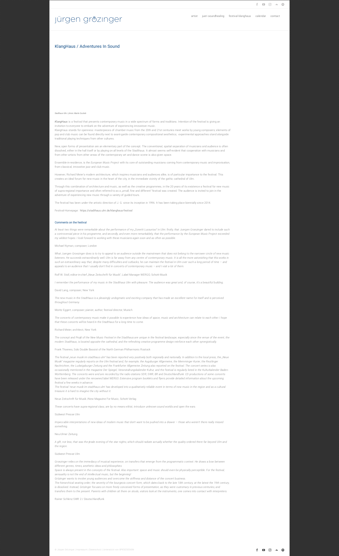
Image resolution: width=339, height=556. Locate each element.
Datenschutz (95, 549)
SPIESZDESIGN (126, 549)
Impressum (81, 549)
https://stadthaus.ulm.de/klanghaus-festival (106, 210)
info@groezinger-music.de (79, 4)
